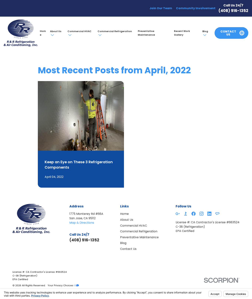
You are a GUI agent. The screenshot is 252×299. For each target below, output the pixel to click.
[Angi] (217, 214)
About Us (55, 31)
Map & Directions (81, 223)
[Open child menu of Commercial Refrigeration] (99, 35)
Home (43, 33)
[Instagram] (201, 214)
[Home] (20, 33)
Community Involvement (195, 8)
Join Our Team (160, 8)
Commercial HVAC (80, 31)
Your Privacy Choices (61, 285)
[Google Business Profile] (178, 214)
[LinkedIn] (209, 214)
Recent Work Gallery (182, 33)
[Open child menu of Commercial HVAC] (69, 35)
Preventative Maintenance (146, 33)
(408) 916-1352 (233, 10)
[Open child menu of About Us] (52, 35)
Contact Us (128, 249)
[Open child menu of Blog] (204, 35)
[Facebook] (193, 214)
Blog (205, 31)
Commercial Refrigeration (115, 31)
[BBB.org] (186, 214)
